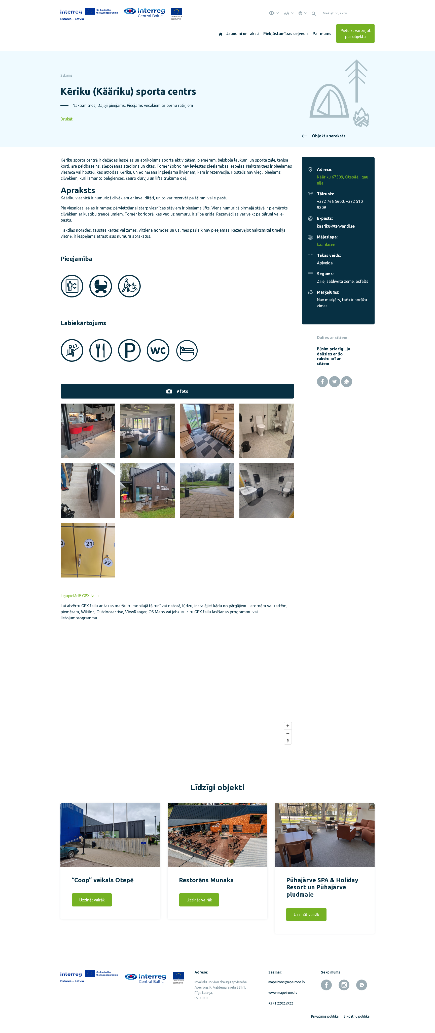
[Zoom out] (288, 733)
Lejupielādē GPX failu (80, 595)
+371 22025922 (280, 1003)
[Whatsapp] (346, 381)
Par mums (322, 33)
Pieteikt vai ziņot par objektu (356, 33)
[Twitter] (334, 381)
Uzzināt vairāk (92, 900)
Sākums (66, 75)
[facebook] (326, 985)
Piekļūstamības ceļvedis (286, 33)
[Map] (177, 690)
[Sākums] (220, 34)
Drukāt (66, 119)
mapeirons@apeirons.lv (285, 982)
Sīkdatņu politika (357, 1016)
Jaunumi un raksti (242, 33)
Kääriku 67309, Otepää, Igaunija (342, 180)
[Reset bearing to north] (288, 740)
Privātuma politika (325, 1016)
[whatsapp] (361, 985)
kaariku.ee (326, 244)
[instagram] (344, 985)
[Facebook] (322, 381)
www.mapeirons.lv (282, 993)
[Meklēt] (314, 13)
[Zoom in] (288, 726)
